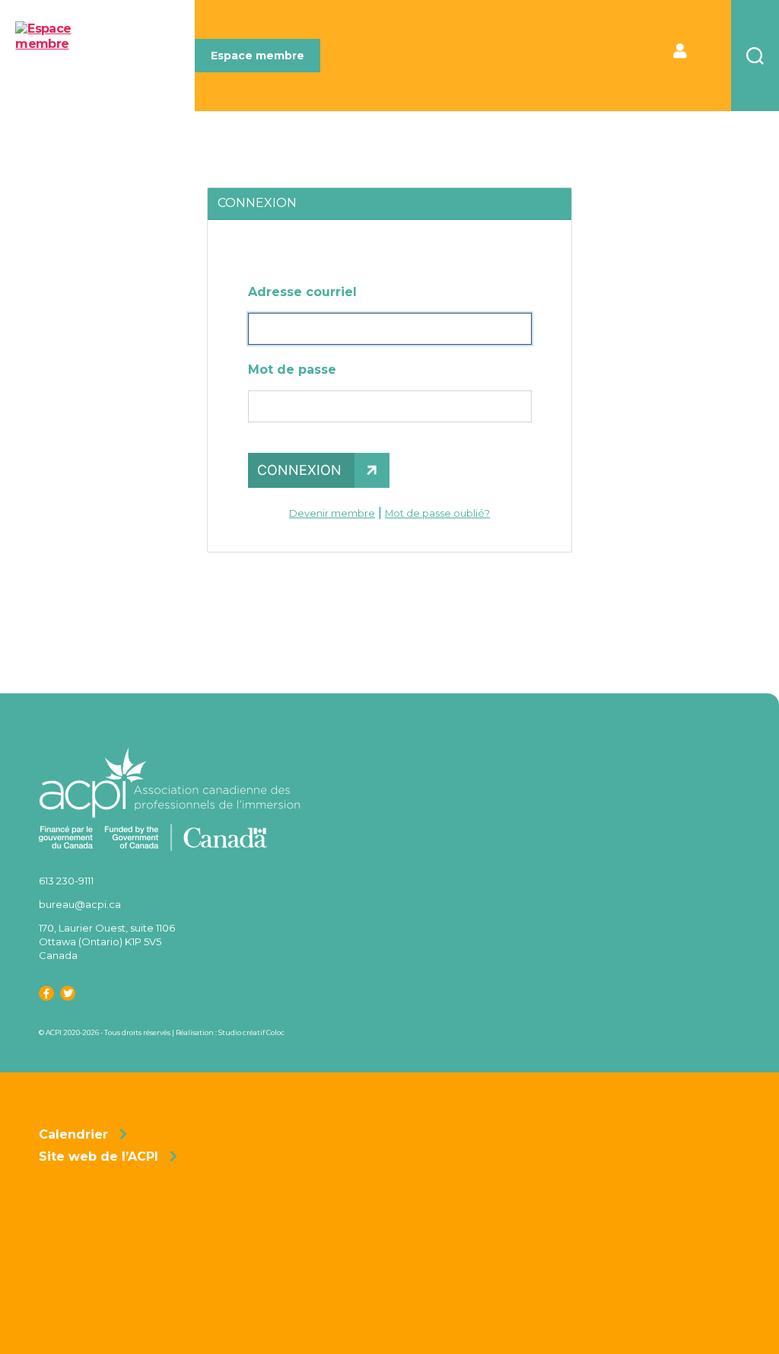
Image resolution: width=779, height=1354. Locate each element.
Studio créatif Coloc (251, 1032)
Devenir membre (332, 513)
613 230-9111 (66, 881)
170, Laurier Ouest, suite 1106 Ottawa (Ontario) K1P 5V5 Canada (107, 941)
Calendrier (73, 1134)
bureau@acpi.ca (80, 904)
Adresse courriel (302, 292)
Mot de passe (292, 369)
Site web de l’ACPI (98, 1156)
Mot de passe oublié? (437, 513)
